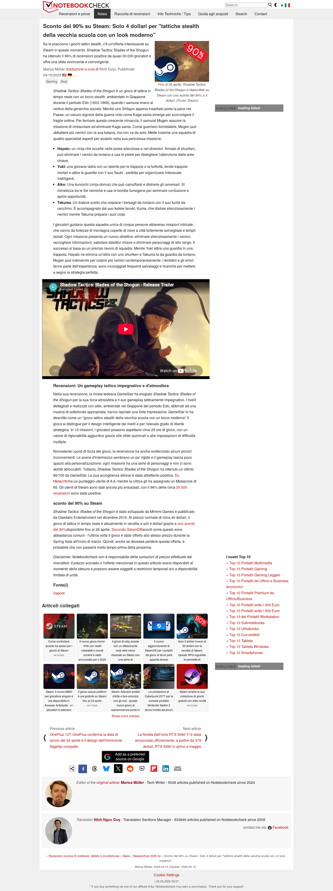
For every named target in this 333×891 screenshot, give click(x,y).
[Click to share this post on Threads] (94, 769)
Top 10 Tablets (241, 640)
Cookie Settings (166, 874)
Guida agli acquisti (213, 13)
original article (108, 782)
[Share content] (72, 769)
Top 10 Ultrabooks (244, 628)
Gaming (51, 81)
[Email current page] (177, 769)
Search (241, 13)
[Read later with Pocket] (142, 768)
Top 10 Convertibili (244, 634)
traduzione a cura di (83, 69)
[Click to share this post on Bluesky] (106, 769)
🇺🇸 (64, 74)
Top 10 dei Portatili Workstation (254, 616)
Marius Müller (132, 782)
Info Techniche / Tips (174, 13)
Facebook (280, 827)
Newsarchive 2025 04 (147, 856)
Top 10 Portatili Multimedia (250, 562)
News (102, 13)
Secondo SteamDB (126, 529)
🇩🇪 (70, 74)
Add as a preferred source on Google (130, 756)
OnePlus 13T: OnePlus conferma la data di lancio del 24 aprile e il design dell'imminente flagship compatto (86, 740)
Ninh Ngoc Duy (107, 819)
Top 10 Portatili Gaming (248, 568)
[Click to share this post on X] (118, 768)
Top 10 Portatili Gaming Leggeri (254, 574)
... (74, 74)
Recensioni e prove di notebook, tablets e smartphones (84, 856)
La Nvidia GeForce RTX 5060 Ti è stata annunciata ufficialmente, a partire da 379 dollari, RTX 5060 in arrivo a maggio (168, 740)
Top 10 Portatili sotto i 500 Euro (254, 610)
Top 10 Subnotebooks (247, 622)
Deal (64, 81)
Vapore (59, 593)
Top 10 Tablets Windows (249, 646)
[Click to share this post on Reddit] (130, 768)
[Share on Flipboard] (154, 768)
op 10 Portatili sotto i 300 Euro (255, 604)
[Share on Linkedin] (165, 768)
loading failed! (226, 108)
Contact (261, 13)
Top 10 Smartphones (246, 652)
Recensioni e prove (74, 13)
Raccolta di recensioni (132, 13)
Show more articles (125, 716)
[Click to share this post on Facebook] (82, 769)
